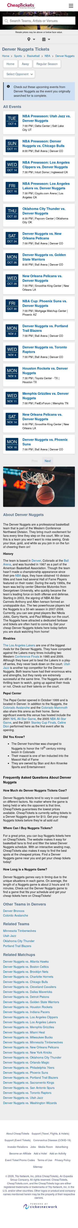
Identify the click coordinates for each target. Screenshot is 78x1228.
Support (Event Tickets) (18, 1140)
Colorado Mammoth (54, 707)
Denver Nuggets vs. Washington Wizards (30, 1103)
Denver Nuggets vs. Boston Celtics (26, 967)
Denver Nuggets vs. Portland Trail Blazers (30, 1077)
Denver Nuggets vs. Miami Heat (24, 1032)
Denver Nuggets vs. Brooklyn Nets (25, 971)
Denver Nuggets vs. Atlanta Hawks (26, 961)
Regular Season (47, 64)
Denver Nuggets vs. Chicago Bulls (25, 982)
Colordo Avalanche (15, 915)
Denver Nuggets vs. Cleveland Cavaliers (29, 987)
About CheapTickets (17, 1133)
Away (25, 64)
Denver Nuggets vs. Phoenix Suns (25, 1072)
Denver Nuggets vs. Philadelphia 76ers (28, 1067)
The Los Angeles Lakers (19, 645)
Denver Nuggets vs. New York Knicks (27, 1052)
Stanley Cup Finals (43, 722)
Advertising (61, 1146)
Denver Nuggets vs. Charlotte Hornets (28, 976)
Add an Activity (58, 1153)
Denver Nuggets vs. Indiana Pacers (26, 1012)
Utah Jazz (9, 936)
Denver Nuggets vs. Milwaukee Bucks (28, 1037)
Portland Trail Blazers (17, 946)
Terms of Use (44, 1160)
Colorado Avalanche (16, 707)
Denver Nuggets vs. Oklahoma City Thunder (32, 1057)
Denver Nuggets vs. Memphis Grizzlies (28, 1027)
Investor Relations (17, 1146)
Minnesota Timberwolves (19, 931)
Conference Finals (27, 656)
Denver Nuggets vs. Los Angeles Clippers (30, 1017)
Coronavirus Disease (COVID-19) (52, 1140)
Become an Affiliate (20, 1153)
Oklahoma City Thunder (19, 941)
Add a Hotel (40, 1153)
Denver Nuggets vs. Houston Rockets (27, 1007)
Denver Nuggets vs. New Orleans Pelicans (31, 1047)
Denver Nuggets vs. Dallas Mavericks (27, 992)
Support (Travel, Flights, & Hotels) (50, 1133)
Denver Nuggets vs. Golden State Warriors (31, 1002)
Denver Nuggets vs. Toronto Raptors (27, 1093)
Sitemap (37, 1166)
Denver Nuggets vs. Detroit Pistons (26, 997)
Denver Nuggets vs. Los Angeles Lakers (29, 1022)
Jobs (33, 1146)
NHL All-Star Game (23, 719)
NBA (18, 575)
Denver (36, 560)
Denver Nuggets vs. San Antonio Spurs (28, 1088)
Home (10, 64)
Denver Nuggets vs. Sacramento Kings (28, 1082)
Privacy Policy (63, 1160)
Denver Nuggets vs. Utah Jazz (23, 1098)
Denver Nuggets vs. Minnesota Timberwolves (33, 1042)
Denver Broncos (13, 911)
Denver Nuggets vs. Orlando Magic (26, 1062)
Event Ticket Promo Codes (20, 1160)
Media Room (45, 1146)
